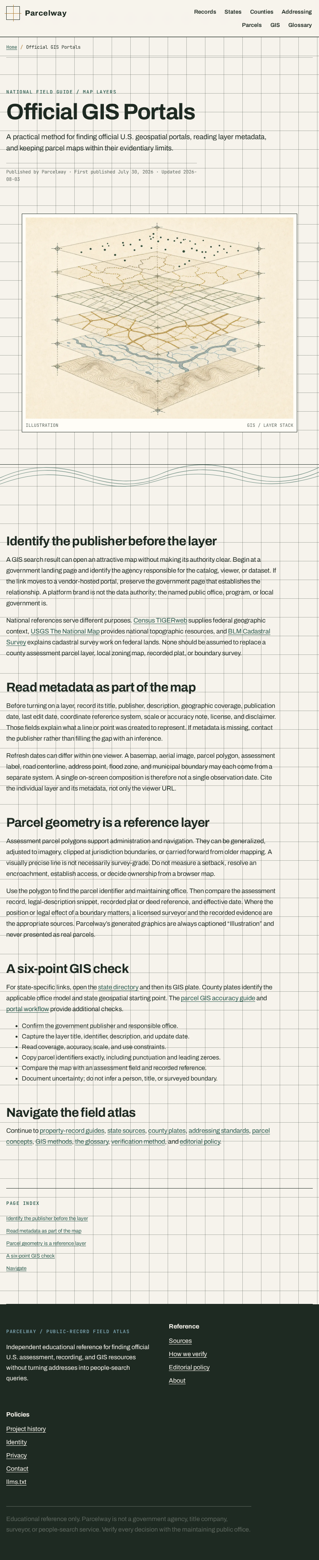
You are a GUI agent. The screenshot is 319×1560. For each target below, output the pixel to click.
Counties (261, 12)
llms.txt (16, 1482)
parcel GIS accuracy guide (218, 997)
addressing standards (219, 1130)
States (233, 12)
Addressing (297, 12)
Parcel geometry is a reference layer (46, 1243)
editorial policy (200, 1141)
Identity (16, 1442)
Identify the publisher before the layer (47, 1218)
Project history (26, 1429)
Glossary (300, 25)
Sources (180, 1340)
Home (11, 47)
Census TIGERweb (160, 620)
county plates (167, 1130)
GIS (275, 25)
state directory (118, 986)
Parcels (252, 25)
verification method (138, 1141)
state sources (126, 1130)
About (177, 1380)
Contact (17, 1468)
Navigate (16, 1268)
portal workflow (27, 1008)
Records (205, 12)
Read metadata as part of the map (43, 1231)
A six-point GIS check (30, 1256)
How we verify (188, 1354)
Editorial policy (189, 1367)
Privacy (16, 1455)
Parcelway (46, 13)
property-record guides (72, 1130)
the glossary (91, 1141)
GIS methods (53, 1141)
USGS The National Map (65, 631)
